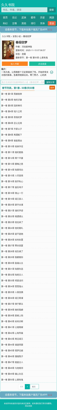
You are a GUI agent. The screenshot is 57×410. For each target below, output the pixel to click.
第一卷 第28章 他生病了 (12, 251)
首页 (5, 17)
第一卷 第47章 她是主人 (12, 362)
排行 (33, 23)
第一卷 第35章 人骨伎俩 (12, 292)
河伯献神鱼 (27, 46)
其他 (23, 23)
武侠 (23, 17)
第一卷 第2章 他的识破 (11, 99)
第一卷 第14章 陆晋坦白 (12, 169)
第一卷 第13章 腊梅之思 (12, 163)
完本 (42, 23)
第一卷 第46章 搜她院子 (12, 356)
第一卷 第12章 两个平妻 (12, 157)
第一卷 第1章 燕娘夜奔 (11, 93)
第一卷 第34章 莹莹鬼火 (12, 286)
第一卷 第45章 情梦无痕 (12, 350)
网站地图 (28, 406)
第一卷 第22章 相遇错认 (12, 216)
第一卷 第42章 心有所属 (12, 332)
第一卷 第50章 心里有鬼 (37, 57)
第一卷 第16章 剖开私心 (12, 181)
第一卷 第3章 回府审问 (11, 105)
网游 (51, 17)
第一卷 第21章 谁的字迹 (12, 210)
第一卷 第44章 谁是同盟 (12, 344)
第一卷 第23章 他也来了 (12, 222)
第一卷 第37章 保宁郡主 (12, 303)
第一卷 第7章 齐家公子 (11, 128)
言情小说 (17, 36)
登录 (51, 23)
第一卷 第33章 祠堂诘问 (12, 280)
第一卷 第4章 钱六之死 (11, 111)
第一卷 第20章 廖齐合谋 (12, 204)
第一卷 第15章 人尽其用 (12, 175)
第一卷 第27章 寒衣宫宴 (12, 245)
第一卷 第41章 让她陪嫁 (12, 327)
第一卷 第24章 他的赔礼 (12, 227)
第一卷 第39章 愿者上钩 (12, 315)
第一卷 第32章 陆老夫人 (12, 274)
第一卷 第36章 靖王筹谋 (12, 297)
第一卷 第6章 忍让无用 (11, 122)
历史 (42, 17)
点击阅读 (42, 63)
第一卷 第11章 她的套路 (12, 152)
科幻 (5, 23)
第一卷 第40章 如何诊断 (12, 321)
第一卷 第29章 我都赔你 (12, 257)
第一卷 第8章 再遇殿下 (11, 134)
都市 (33, 17)
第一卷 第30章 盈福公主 (12, 262)
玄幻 (14, 17)
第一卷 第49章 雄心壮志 (12, 373)
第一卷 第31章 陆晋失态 (12, 268)
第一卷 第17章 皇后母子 (12, 187)
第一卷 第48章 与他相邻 (12, 367)
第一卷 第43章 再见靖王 (12, 338)
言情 (14, 23)
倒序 (52, 87)
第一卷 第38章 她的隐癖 (12, 309)
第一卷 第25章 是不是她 (12, 233)
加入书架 (15, 63)
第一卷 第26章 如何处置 (12, 239)
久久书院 (8, 4)
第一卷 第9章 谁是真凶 (11, 140)
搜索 (51, 9)
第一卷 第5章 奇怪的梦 (11, 117)
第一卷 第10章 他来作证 (12, 146)
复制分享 (50, 82)
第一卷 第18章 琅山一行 (12, 192)
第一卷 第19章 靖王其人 (12, 198)
